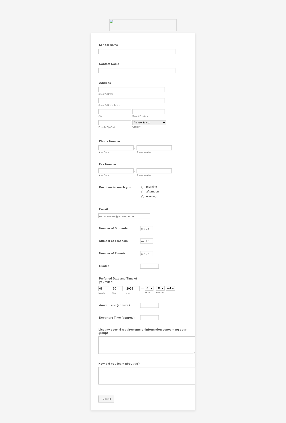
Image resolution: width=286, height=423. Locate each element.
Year (128, 293)
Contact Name (109, 63)
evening (151, 196)
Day (114, 293)
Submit (106, 399)
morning (151, 186)
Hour (147, 292)
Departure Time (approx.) (117, 317)
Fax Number (107, 164)
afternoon (152, 191)
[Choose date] (142, 288)
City (100, 116)
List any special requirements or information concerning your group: (142, 331)
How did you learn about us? (119, 363)
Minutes (160, 292)
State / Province (140, 116)
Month (101, 293)
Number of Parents (112, 253)
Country (136, 127)
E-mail (103, 209)
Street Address (105, 94)
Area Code (103, 152)
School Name (108, 44)
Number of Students (113, 228)
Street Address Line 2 (109, 105)
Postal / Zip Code (107, 127)
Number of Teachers (113, 240)
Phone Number (109, 141)
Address (105, 83)
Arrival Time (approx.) (114, 305)
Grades (104, 266)
